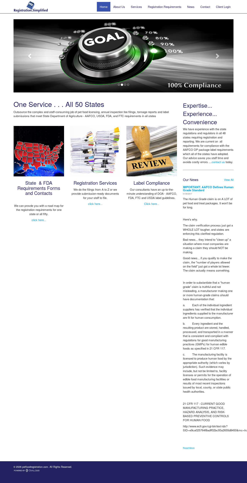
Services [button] (136, 7)
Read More (189, 447)
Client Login (223, 7)
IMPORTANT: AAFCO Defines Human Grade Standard (208, 188)
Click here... (151, 204)
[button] (30, 55)
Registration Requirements (164, 7)
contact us (218, 162)
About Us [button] (119, 7)
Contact (205, 7)
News (191, 7)
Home (103, 7)
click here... (39, 220)
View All (228, 179)
